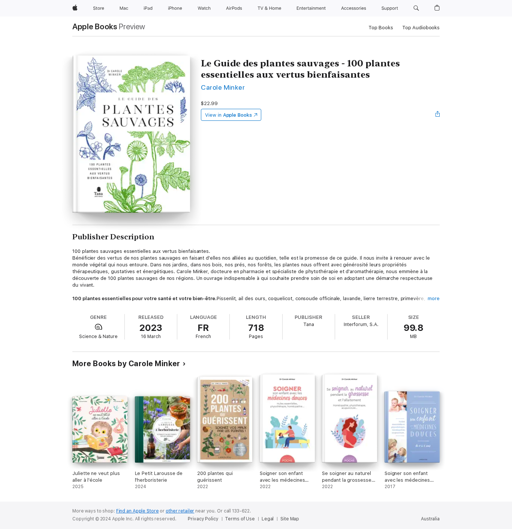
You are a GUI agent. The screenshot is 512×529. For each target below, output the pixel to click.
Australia (430, 518)
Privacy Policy (203, 518)
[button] (416, 8)
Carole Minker (223, 87)
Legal (268, 518)
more (434, 298)
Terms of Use (240, 518)
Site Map (289, 518)
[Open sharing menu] (437, 114)
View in (228, 115)
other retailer (180, 511)
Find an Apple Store (137, 511)
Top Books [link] (380, 27)
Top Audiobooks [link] (421, 27)
